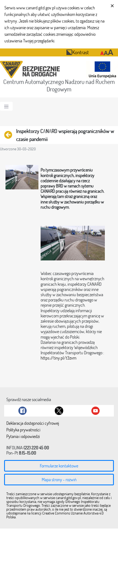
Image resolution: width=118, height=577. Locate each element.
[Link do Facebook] (22, 410)
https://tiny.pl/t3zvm (58, 358)
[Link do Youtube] (95, 410)
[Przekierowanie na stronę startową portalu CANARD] (31, 69)
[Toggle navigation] (6, 106)
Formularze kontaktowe (59, 466)
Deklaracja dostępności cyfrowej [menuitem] (32, 423)
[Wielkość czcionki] (107, 52)
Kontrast (80, 52)
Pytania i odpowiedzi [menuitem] (23, 436)
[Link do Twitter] (59, 410)
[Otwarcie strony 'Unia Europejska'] (101, 69)
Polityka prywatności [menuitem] (23, 430)
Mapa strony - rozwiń (59, 479)
